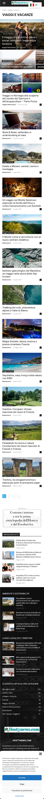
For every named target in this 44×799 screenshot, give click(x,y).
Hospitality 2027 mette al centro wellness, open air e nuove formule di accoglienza (28, 578)
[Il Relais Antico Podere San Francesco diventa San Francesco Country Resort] (8, 543)
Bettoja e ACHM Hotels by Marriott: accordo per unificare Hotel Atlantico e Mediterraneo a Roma (29, 554)
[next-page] (19, 496)
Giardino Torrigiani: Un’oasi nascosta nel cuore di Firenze (18, 410)
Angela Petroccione (9, 104)
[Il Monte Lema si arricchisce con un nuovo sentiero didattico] (22, 224)
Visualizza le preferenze (22, 790)
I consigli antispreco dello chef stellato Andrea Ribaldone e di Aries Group (27, 626)
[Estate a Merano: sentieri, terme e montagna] (22, 153)
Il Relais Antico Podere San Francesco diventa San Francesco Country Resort (28, 542)
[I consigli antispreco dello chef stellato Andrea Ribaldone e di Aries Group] (8, 627)
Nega (22, 784)
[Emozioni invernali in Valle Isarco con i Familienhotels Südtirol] (8, 672)
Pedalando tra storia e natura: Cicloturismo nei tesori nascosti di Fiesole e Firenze (21, 446)
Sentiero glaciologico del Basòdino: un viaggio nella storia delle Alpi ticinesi (21, 273)
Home (4, 10)
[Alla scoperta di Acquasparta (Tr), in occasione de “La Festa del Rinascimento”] (8, 660)
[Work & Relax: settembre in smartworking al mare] (22, 120)
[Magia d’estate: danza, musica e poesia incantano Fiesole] (22, 329)
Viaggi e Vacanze (8, 34)
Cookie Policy (19, 796)
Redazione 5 (6, 138)
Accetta (22, 778)
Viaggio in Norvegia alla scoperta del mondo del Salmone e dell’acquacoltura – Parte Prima (20, 98)
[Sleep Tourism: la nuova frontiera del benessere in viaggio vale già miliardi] (17, 59)
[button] (40, 754)
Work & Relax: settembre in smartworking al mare (16, 134)
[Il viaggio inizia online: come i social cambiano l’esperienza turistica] (22, 34)
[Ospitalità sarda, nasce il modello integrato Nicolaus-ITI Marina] (8, 567)
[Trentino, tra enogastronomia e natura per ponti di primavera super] (22, 467)
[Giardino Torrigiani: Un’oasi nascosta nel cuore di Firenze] (22, 396)
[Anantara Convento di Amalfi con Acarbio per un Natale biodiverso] (8, 616)
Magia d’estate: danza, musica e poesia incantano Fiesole (19, 343)
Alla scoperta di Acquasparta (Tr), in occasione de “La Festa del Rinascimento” (28, 659)
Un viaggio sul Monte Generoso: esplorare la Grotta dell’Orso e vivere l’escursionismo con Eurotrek (21, 203)
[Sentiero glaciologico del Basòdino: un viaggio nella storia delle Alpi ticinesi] (22, 258)
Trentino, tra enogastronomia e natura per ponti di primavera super (21, 481)
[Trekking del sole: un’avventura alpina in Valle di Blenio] (22, 295)
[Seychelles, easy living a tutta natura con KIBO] (22, 362)
